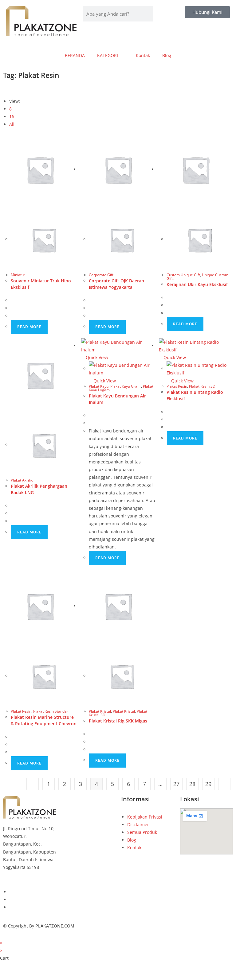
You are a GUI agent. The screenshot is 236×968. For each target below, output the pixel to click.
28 (192, 784)
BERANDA (75, 55)
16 (11, 116)
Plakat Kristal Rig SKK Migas (118, 721)
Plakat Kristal (100, 711)
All (11, 124)
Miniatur (18, 274)
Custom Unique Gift (183, 274)
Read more (29, 326)
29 (208, 784)
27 (176, 784)
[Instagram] (11, 907)
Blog (166, 55)
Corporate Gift (101, 274)
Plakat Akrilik (22, 480)
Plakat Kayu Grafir (125, 386)
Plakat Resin (177, 386)
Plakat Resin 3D (202, 386)
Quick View (96, 357)
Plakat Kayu (98, 386)
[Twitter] (11, 899)
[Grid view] (4, 89)
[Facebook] (11, 892)
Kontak (143, 55)
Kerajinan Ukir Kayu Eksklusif (197, 284)
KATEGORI (107, 55)
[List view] (8, 89)
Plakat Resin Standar (50, 711)
